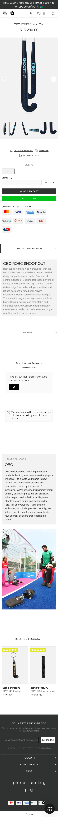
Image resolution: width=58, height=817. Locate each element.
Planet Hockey (12, 13)
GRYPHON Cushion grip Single (43, 691)
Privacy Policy (46, 748)
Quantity (7, 178)
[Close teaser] (43, 802)
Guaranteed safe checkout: (18, 206)
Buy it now (29, 198)
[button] (14, 387)
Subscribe (48, 740)
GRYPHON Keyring (11, 691)
